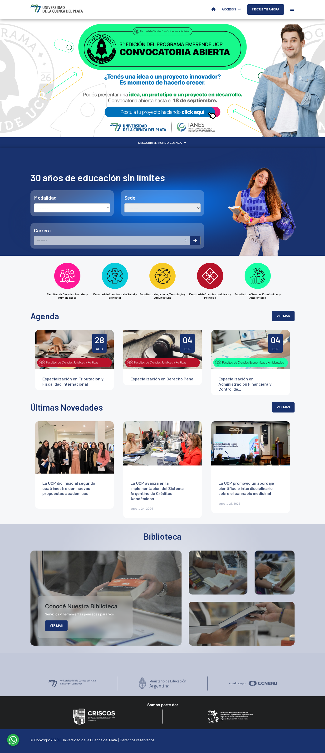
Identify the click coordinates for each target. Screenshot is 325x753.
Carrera (42, 230)
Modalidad (45, 198)
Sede (129, 198)
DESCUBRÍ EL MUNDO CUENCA (160, 142)
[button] (24, 78)
